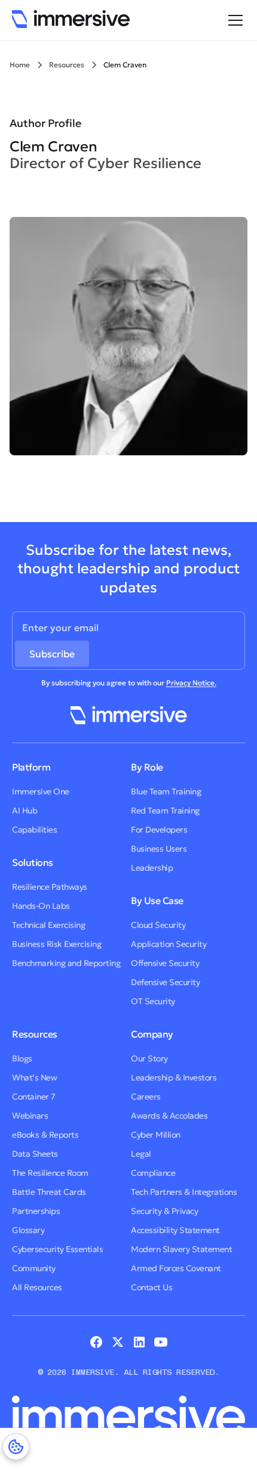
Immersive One (40, 791)
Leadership (152, 867)
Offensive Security (165, 963)
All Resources (37, 1287)
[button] (233, 20)
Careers (146, 1096)
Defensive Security (165, 982)
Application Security (168, 944)
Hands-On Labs (41, 905)
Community (34, 1268)
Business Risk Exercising (56, 944)
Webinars (30, 1115)
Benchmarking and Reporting (66, 963)
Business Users (158, 848)
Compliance (153, 1172)
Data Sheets (35, 1153)
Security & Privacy (164, 1211)
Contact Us (151, 1287)
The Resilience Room (50, 1172)
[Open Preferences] (15, 1446)
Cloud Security (158, 925)
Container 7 (34, 1096)
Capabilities (34, 829)
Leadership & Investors (173, 1077)
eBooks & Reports (45, 1134)
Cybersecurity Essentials (57, 1249)
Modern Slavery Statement (181, 1249)
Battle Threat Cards (49, 1192)
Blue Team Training (166, 791)
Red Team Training (165, 810)
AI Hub (24, 810)
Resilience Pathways (49, 886)
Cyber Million (155, 1134)
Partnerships (36, 1211)
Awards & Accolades (169, 1115)
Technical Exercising (48, 925)
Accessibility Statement (175, 1230)
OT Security (153, 1001)
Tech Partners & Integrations (184, 1192)
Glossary (28, 1230)
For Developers (159, 829)
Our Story (149, 1058)
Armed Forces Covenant (176, 1268)
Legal (141, 1153)
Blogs (22, 1058)
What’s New (34, 1077)
